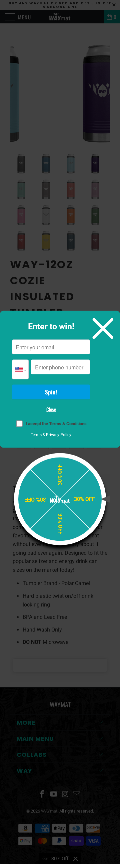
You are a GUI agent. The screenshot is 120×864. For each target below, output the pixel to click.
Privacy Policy (58, 435)
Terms (36, 435)
